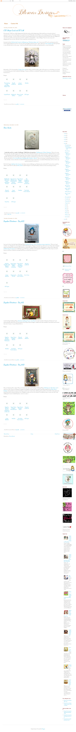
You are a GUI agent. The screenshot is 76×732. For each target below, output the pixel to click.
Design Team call (22, 69)
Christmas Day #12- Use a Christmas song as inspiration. (37, 244)
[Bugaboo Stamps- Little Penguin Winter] (7, 260)
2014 (65, 137)
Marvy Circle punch (20, 95)
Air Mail (70, 576)
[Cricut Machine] (20, 80)
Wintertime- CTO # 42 (67, 186)
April (66, 211)
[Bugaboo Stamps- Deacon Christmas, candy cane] (7, 404)
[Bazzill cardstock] (13, 80)
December (67, 145)
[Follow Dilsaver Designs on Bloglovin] (66, 41)
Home (6, 23)
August (67, 203)
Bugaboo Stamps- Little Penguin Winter (7, 265)
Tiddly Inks (9, 214)
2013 (65, 139)
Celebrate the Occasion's (9, 249)
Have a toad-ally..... (67, 194)
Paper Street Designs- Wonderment (13, 408)
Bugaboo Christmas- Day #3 (68, 183)
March (66, 213)
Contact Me (14, 23)
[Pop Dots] (7, 198)
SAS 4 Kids (20, 165)
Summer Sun (70, 665)
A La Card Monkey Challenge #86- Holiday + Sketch (25, 158)
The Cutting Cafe (49, 43)
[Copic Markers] (13, 187)
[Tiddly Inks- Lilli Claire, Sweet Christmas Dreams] (7, 175)
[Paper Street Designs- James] (20, 404)
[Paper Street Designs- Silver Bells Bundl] (20, 260)
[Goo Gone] (27, 272)
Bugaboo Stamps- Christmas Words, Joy (6, 339)
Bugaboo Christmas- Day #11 (14, 302)
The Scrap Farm (67, 225)
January (67, 216)
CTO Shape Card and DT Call (14, 30)
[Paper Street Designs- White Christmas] (20, 175)
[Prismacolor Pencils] (13, 272)
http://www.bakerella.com (67, 701)
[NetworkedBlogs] (67, 109)
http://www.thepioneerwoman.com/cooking (68, 704)
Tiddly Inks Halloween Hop (70, 632)
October (67, 199)
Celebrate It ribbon (13, 95)
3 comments (22, 429)
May (66, 209)
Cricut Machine (20, 83)
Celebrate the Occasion (16, 164)
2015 (65, 135)
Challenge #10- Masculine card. (51, 388)
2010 (65, 219)
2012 (65, 141)
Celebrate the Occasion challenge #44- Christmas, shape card (24, 42)
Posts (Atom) (12, 436)
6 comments (22, 104)
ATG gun (26, 94)
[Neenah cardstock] (7, 187)
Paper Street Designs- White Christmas (20, 180)
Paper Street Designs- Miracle (13, 338)
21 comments (22, 213)
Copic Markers (13, 191)
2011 (65, 143)
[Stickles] (27, 80)
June (66, 207)
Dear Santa (7, 128)
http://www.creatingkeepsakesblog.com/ (67, 712)
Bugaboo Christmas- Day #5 (68, 174)
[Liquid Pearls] (7, 91)
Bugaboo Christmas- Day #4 (68, 178)
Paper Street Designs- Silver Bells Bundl (20, 265)
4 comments (22, 360)
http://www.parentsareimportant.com (68, 716)
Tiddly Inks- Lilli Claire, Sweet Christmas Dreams (7, 181)
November (67, 197)
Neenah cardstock (7, 191)
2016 (65, 133)
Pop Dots (7, 202)
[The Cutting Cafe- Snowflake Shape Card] (7, 80)
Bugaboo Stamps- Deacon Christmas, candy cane (6, 409)
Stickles (26, 83)
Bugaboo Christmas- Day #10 (14, 365)
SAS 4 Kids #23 (68, 191)
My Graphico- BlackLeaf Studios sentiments (26, 181)
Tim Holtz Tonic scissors (27, 191)
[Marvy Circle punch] (20, 91)
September (67, 201)
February (67, 215)
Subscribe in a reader (67, 78)
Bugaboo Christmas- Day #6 (68, 170)
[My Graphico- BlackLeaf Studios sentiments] (27, 175)
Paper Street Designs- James (20, 408)
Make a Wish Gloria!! (67, 189)
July (66, 205)
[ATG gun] (27, 91)
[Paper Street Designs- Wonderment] (13, 404)
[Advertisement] (32, 115)
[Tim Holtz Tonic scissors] (27, 187)
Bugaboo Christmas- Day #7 (68, 166)
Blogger (43, 729)
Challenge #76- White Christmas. (43, 152)
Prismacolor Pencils (13, 275)
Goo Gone (26, 275)
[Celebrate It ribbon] (13, 91)
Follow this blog (67, 110)
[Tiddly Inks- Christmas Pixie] (13, 175)
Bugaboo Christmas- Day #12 (14, 221)
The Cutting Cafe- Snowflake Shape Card (7, 84)
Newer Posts (6, 434)
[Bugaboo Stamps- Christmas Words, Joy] (7, 334)
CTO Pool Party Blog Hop (70, 682)
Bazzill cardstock (13, 83)
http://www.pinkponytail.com (67, 719)
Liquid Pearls (7, 94)
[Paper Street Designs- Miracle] (13, 334)
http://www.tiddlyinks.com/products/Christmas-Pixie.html (13, 181)
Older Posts (57, 434)
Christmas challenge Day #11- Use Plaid (26, 321)
